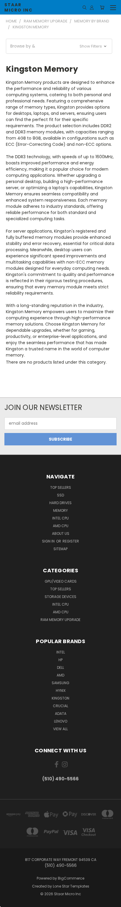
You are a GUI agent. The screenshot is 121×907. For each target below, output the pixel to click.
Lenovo (60, 721)
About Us (60, 533)
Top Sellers (60, 487)
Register (71, 541)
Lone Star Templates (71, 886)
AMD (60, 675)
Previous (9, 901)
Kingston (60, 698)
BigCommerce (71, 878)
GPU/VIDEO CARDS (61, 581)
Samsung (60, 682)
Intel (60, 652)
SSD (60, 495)
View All (60, 728)
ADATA (60, 713)
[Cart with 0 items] (102, 7)
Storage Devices (60, 596)
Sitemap (60, 548)
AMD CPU (60, 525)
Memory (60, 510)
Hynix (60, 690)
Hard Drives (60, 502)
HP (60, 659)
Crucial (60, 705)
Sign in (49, 541)
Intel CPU (60, 518)
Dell (60, 667)
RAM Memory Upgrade (60, 619)
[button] (59, 46)
